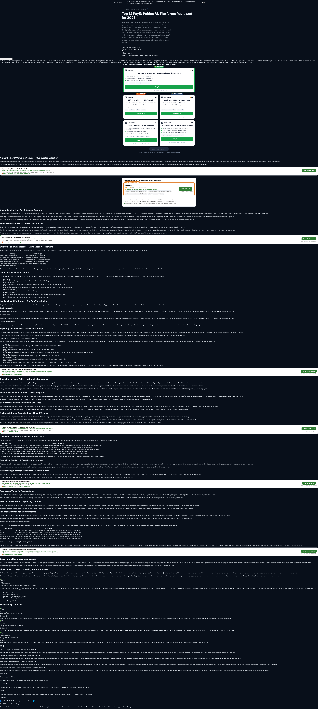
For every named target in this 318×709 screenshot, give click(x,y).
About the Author (11, 687)
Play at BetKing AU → (309, 239)
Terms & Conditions (42, 687)
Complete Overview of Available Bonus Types (35, 62)
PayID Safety (149, 3)
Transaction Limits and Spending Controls (150, 62)
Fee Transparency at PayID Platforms (177, 62)
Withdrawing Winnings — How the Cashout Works (96, 62)
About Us (3, 687)
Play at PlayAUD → (309, 170)
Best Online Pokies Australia (92, 335)
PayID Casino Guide (138, 3)
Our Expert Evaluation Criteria (141, 61)
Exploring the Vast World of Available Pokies (197, 61)
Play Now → (159, 87)
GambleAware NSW (41, 680)
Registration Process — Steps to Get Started (80, 61)
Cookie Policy (31, 687)
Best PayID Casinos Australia (48, 164)
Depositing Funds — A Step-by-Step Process (65, 62)
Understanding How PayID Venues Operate (52, 61)
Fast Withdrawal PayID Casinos (52, 477)
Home (129, 1)
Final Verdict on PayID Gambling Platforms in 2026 (231, 62)
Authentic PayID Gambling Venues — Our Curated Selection (19, 61)
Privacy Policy (22, 687)
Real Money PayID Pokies (65, 365)
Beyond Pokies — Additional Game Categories (259, 61)
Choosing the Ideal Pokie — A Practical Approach (228, 61)
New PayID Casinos (64, 694)
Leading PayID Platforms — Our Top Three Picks (166, 61)
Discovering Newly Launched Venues (202, 62)
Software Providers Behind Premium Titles (288, 61)
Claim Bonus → (185, 188)
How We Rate (65, 687)
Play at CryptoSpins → (309, 371)
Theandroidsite (118, 2)
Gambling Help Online (10, 680)
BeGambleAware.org (175, 152)
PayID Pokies (185, 1)
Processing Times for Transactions (124, 62)
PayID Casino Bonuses (159, 1)
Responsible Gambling (26, 680)
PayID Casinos (135, 1)
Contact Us (87, 687)
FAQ (250, 62)
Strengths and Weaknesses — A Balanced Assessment (113, 61)
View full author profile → (8, 601)
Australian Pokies (145, 1)
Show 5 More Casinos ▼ (159, 149)
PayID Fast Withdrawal (173, 1)
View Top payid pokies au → (131, 47)
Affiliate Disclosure (54, 687)
